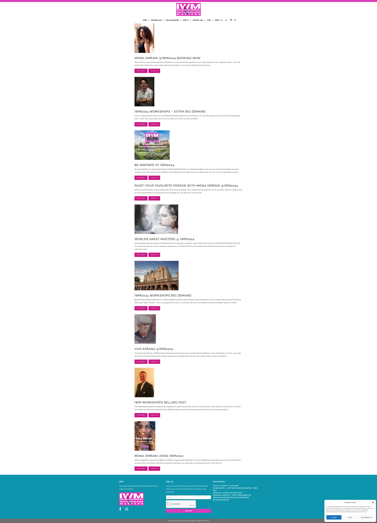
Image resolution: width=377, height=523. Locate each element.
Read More (141, 70)
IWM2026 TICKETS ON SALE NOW (227, 493)
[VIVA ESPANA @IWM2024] (145, 329)
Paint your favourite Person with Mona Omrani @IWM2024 (186, 185)
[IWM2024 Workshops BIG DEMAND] (157, 275)
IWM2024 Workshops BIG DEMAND (163, 295)
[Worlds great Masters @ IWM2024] (156, 219)
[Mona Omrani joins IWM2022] (145, 436)
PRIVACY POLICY (203, 521)
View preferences (366, 517)
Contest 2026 (198, 20)
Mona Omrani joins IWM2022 (159, 456)
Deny (350, 517)
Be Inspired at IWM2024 (154, 165)
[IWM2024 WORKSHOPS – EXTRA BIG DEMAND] (144, 91)
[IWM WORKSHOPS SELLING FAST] (144, 382)
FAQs (209, 20)
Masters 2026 (156, 20)
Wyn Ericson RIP (221, 500)
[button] (373, 502)
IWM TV (185, 20)
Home (145, 20)
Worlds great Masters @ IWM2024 (164, 239)
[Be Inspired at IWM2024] (152, 145)
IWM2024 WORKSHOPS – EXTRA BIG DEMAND (170, 111)
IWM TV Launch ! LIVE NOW (225, 486)
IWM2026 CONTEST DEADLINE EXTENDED (231, 497)
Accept (334, 517)
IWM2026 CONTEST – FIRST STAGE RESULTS (232, 495)
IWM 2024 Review (172, 20)
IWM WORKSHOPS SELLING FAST (160, 402)
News (217, 20)
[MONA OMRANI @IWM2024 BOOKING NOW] (144, 38)
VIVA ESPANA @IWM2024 (154, 349)
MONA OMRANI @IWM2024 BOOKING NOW (168, 58)
